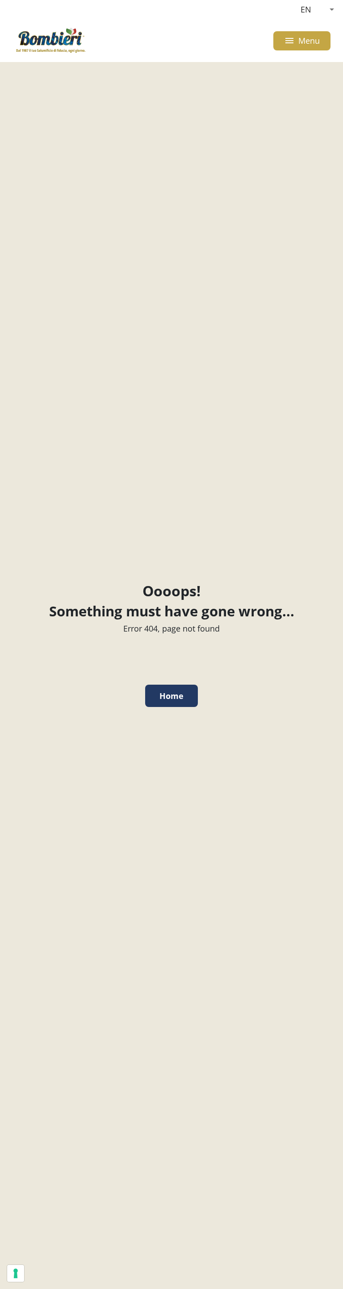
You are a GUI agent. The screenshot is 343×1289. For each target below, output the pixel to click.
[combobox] (317, 9)
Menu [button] (302, 40)
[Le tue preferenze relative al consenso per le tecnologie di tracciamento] (15, 1273)
